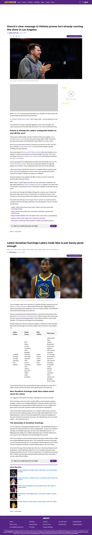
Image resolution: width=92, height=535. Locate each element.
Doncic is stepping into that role (33, 184)
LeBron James (20, 139)
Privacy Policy (33, 524)
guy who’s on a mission (16, 158)
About (11, 521)
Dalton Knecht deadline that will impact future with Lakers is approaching (34, 215)
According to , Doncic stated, (20, 119)
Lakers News (18, 511)
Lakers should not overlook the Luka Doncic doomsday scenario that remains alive (32, 212)
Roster (42, 2)
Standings (37, 2)
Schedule (30, 2)
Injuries (48, 2)
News (19, 2)
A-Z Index (32, 527)
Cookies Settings (48, 527)
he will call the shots (25, 146)
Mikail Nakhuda (13, 33)
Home (11, 231)
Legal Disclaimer (77, 524)
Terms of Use (47, 524)
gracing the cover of (32, 156)
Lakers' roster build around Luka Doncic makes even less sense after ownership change (32, 208)
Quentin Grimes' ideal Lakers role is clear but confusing (28, 218)
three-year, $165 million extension (31, 152)
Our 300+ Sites (62, 521)
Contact (45, 521)
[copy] (19, 36)
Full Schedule (65, 103)
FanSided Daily (77, 521)
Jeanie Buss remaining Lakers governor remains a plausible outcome (32, 220)
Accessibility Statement (16, 527)
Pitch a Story (13, 524)
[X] (83, 2)
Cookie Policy (62, 524)
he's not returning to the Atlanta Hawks (26, 316)
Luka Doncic (17, 113)
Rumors (24, 2)
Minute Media (10, 530)
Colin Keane (12, 252)
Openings (32, 521)
